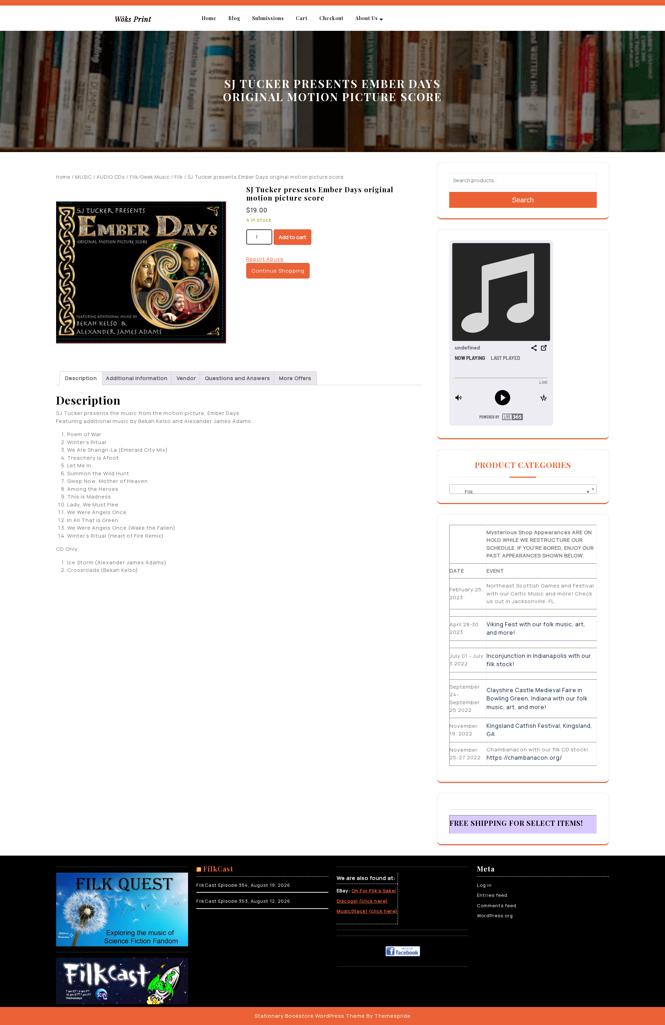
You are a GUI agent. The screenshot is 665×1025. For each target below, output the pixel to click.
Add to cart (292, 237)
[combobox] (523, 489)
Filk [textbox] (520, 491)
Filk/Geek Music (150, 177)
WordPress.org (495, 915)
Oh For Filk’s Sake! (374, 890)
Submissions (268, 18)
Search (523, 200)
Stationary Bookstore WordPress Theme (310, 1015)
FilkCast (218, 868)
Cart (302, 18)
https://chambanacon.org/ (524, 757)
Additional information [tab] (137, 378)
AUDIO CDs (111, 177)
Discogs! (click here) (362, 901)
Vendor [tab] (186, 378)
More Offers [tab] (295, 378)
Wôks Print (133, 19)
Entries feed (492, 895)
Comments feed (496, 905)
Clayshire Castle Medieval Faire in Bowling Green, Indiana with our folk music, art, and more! (537, 698)
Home (209, 18)
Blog (234, 18)
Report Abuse (265, 259)
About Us (366, 18)
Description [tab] (81, 378)
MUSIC (83, 177)
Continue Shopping (277, 270)
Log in (484, 885)
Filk (179, 177)
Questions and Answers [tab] (237, 378)
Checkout (331, 18)
